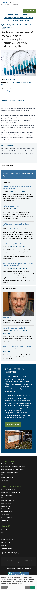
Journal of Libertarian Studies (18, 349)
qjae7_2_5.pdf (7, 91)
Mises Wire (13, 191)
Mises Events (5, 498)
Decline (27, 587)
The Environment (10, 79)
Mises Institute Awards (7, 500)
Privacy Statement (6, 517)
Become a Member (13, 424)
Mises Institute (22, 246)
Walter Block (4, 85)
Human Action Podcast (8, 478)
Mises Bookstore (6, 503)
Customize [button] (4, 587)
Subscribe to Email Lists (8, 512)
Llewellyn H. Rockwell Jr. (24, 331)
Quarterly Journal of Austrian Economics (16, 26)
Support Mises (29, 10)
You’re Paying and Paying (11, 206)
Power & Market (14, 209)
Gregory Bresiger (25, 209)
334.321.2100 (9, 539)
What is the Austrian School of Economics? (13, 466)
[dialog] (18, 582)
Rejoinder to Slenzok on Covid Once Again (17, 346)
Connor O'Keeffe (22, 229)
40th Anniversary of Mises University (15, 244)
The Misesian (13, 246)
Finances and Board (6, 509)
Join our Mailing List (6, 548)
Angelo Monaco (21, 191)
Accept (33, 587)
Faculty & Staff (5, 506)
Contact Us (4, 520)
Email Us (3, 545)
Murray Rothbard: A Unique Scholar (14, 328)
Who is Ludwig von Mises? (8, 464)
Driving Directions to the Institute (11, 492)
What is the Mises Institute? (9, 489)
